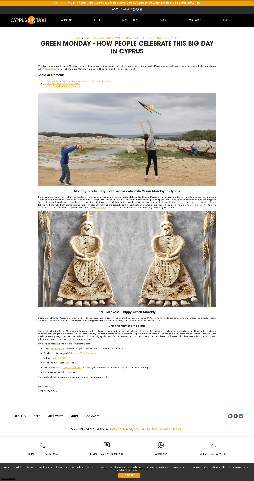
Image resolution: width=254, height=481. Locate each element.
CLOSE (129, 475)
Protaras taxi (48, 69)
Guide (163, 20)
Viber (82, 353)
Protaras (153, 429)
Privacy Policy (131, 470)
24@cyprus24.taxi (71, 367)
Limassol (166, 429)
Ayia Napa (140, 429)
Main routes (129, 20)
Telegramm (91, 353)
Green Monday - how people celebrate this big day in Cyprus (142, 38)
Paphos (127, 429)
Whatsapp (74, 353)
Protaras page (57, 348)
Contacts (195, 20)
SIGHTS (87, 38)
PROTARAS (98, 38)
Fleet (97, 20)
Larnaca (115, 429)
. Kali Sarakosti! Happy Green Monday (61, 83)
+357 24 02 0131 (59, 358)
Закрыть (198, 3)
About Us (66, 20)
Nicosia (178, 429)
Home (78, 38)
